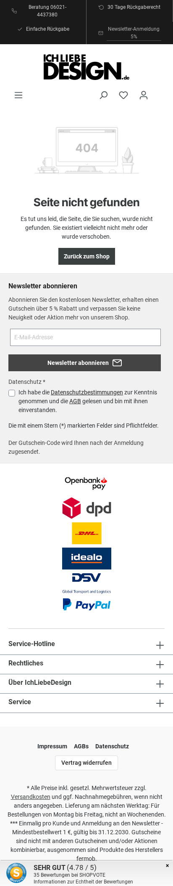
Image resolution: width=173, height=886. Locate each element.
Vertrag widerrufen (86, 762)
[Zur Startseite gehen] (86, 67)
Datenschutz (112, 746)
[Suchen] (103, 95)
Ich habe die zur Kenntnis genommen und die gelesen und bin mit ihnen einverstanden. (87, 401)
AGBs (81, 746)
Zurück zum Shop (87, 256)
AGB (75, 401)
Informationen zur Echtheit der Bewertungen (83, 882)
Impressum (52, 746)
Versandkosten (30, 796)
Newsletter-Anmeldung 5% (134, 33)
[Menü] (18, 95)
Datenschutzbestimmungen (87, 392)
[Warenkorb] (159, 91)
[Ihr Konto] (144, 95)
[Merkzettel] (123, 95)
